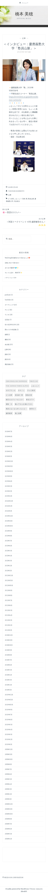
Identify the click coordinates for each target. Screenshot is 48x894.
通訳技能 (8, 364)
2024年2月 (8, 506)
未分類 (7, 345)
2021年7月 (8, 660)
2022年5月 (8, 610)
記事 (24, 38)
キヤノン (21, 390)
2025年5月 (8, 486)
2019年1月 (8, 799)
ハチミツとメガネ (10, 278)
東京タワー (30, 399)
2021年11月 (8, 640)
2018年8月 (8, 819)
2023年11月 (9, 521)
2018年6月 (8, 829)
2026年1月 (8, 456)
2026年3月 (8, 446)
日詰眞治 (17, 201)
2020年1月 (8, 744)
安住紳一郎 (19, 395)
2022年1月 (8, 630)
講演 (6, 359)
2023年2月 (8, 566)
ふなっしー (18, 198)
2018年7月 (8, 824)
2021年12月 (9, 635)
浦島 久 (9, 404)
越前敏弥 (9, 413)
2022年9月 (8, 590)
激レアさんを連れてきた (24, 404)
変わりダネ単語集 (10, 330)
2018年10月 (9, 814)
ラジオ (7, 315)
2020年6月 (8, 720)
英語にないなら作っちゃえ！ (16, 409)
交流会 (7, 320)
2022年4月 (8, 615)
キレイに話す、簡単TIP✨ (13, 273)
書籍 (6, 340)
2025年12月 (9, 461)
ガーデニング (9, 305)
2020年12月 (9, 695)
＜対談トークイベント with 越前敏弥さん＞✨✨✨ (26, 222)
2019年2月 (8, 794)
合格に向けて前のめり (12, 263)
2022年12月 (9, 575)
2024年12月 (9, 501)
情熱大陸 (29, 395)
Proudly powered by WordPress (17, 889)
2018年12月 (9, 804)
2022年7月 (8, 600)
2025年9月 (8, 476)
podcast (7, 295)
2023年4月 (8, 556)
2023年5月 (8, 551)
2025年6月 (8, 481)
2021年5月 (8, 670)
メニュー (25, 3)
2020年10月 (9, 705)
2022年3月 (8, 620)
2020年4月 (8, 730)
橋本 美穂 (24, 14)
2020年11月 (9, 700)
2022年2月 (8, 625)
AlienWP (24, 891)
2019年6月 (8, 774)
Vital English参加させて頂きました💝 (17, 258)
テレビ (7, 310)
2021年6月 (8, 665)
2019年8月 (8, 764)
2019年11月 (8, 754)
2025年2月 (8, 496)
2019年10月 (9, 759)
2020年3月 (8, 734)
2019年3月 (8, 789)
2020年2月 (8, 739)
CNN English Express (16, 381)
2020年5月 (8, 725)
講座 (6, 354)
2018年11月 (8, 809)
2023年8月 (8, 536)
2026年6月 (8, 436)
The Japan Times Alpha (17, 386)
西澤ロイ (32, 409)
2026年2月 (8, 451)
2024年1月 (8, 511)
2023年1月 (8, 571)
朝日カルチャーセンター (15, 399)
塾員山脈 (31, 198)
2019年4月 (8, 784)
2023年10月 (9, 526)
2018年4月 (8, 839)
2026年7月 (8, 431)
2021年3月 (8, 680)
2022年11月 (9, 580)
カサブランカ (11, 390)
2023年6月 (8, 546)
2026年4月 (8, 441)
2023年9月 (8, 531)
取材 (23, 198)
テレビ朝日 (31, 390)
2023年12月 (9, 516)
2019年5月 (8, 779)
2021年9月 (8, 650)
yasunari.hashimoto (16, 191)
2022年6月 (8, 605)
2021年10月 (9, 645)
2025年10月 (9, 471)
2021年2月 (8, 685)
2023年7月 (8, 541)
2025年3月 (8, 491)
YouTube (8, 300)
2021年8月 (8, 655)
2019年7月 (8, 769)
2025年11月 (9, 466)
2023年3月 (8, 561)
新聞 (6, 335)
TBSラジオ (34, 381)
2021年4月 (8, 675)
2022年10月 (9, 585)
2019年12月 (9, 749)
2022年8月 (8, 595)
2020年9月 (8, 710)
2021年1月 (8, 690)
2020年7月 (8, 715)
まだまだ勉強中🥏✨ (12, 268)
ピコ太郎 (11, 198)
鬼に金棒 (18, 413)
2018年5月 (8, 834)
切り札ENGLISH (10, 325)
